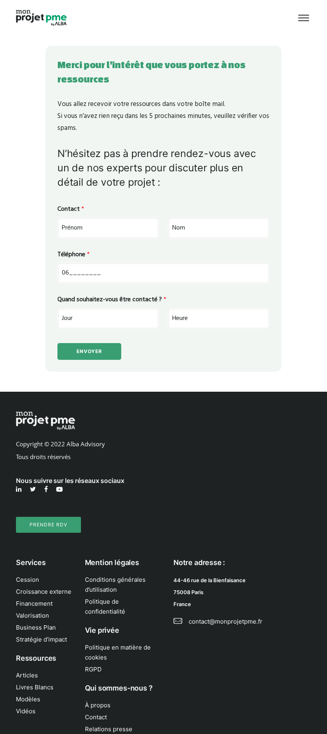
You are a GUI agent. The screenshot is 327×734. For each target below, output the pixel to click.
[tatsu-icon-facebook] (47, 489)
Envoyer (89, 351)
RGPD (93, 669)
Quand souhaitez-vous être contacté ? (111, 300)
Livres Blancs (34, 687)
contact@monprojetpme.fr (225, 621)
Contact (70, 209)
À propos (97, 705)
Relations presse (108, 729)
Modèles (28, 699)
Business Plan (36, 627)
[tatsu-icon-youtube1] (59, 489)
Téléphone (73, 255)
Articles (27, 675)
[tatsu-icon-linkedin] (20, 489)
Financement (34, 603)
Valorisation (32, 615)
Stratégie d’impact (41, 639)
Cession (27, 579)
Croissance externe (43, 591)
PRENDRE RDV (48, 525)
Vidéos (25, 711)
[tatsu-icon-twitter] (34, 489)
